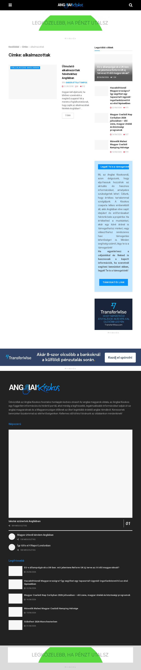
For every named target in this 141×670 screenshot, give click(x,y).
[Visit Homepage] (70, 5)
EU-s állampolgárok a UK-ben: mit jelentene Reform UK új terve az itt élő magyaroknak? (113, 70)
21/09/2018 (68, 86)
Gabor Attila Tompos (76, 83)
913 (83, 86)
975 (126, 108)
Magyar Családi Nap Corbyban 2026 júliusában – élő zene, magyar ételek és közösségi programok (77, 595)
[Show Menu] (10, 5)
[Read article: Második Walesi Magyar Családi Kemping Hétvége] (101, 145)
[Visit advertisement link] (70, 25)
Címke (25, 47)
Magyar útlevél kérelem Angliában (35, 535)
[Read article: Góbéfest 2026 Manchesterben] (15, 625)
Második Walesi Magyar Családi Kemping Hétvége (119, 144)
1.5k (114, 77)
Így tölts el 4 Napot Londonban (34, 545)
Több (69, 115)
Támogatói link (113, 282)
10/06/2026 (117, 152)
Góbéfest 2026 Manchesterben (40, 621)
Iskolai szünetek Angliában (24, 521)
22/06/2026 (117, 108)
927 (126, 134)
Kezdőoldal (14, 47)
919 (126, 152)
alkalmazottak (37, 47)
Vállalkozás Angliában (25, 68)
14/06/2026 (117, 134)
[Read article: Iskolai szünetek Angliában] (70, 474)
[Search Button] (130, 5)
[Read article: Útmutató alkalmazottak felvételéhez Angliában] (33, 82)
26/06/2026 (104, 77)
